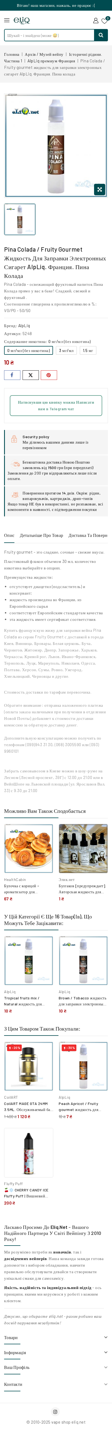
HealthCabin (15, 879)
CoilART (11, 1097)
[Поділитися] (12, 375)
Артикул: (12, 333)
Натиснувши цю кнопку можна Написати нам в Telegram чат (56, 405)
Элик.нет (66, 879)
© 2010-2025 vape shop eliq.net (56, 1422)
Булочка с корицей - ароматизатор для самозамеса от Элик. (21, 891)
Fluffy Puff (13, 1183)
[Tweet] (31, 375)
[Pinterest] (49, 375)
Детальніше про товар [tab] (41, 535)
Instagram (56, 1411)
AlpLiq (24, 325)
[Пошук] (101, 35)
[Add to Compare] (45, 833)
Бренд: (10, 325)
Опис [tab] (9, 535)
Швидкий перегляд (45, 845)
